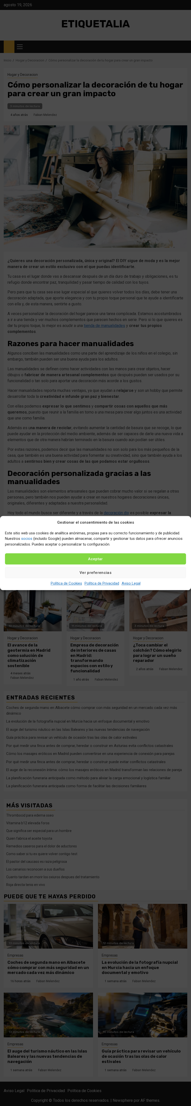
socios (26, 538)
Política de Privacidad (102, 583)
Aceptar (95, 559)
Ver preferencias (95, 572)
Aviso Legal (131, 583)
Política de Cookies (66, 583)
